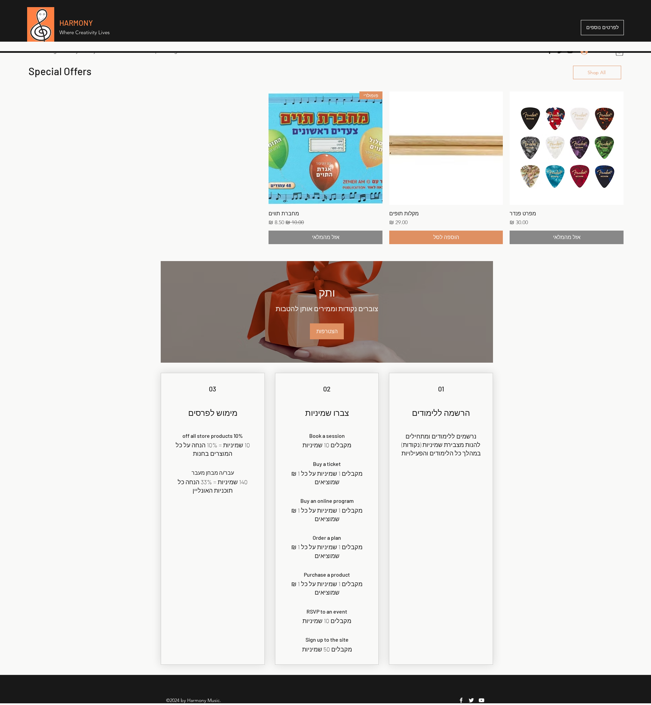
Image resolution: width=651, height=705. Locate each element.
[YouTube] (570, 51)
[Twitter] (559, 51)
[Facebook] (549, 51)
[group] (325, 168)
